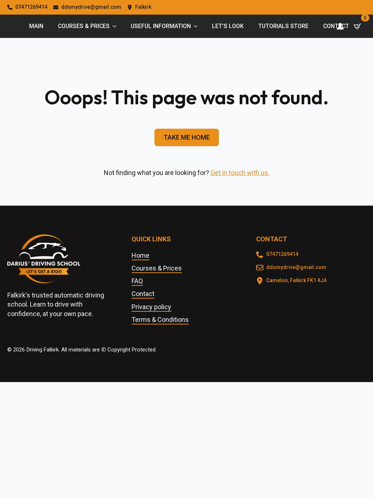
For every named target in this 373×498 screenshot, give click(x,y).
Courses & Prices (84, 26)
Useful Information (161, 26)
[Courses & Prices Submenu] (116, 26)
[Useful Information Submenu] (198, 26)
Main (36, 26)
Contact (336, 26)
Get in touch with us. (240, 172)
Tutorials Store (283, 26)
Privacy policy (151, 307)
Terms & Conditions (160, 319)
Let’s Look (228, 26)
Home (140, 255)
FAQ (137, 281)
